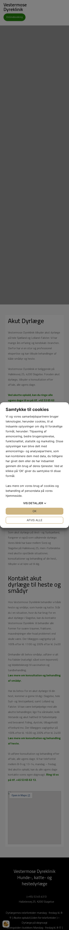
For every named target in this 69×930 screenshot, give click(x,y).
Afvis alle (34, 520)
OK (34, 511)
